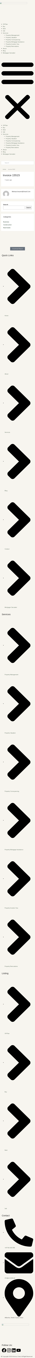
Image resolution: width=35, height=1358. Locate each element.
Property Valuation (11, 37)
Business (6, 222)
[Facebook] (4, 1350)
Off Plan (5, 24)
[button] (17, 89)
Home (4, 169)
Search (5, 204)
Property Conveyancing (13, 40)
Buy (4, 26)
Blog (4, 51)
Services (5, 33)
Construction (7, 225)
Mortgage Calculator (9, 53)
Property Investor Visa (12, 44)
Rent (4, 28)
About (4, 48)
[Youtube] (18, 1350)
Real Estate (6, 228)
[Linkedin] (13, 1350)
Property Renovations (12, 46)
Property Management (12, 35)
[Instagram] (9, 1350)
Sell (4, 31)
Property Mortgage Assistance (15, 42)
